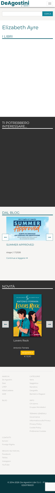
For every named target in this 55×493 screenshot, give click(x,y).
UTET (4, 387)
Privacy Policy (36, 424)
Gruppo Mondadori (38, 407)
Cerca (47, 13)
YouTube (5, 465)
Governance (35, 417)
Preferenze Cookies (38, 431)
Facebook (6, 454)
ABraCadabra (7, 390)
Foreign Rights (8, 444)
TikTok (4, 458)
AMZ (4, 394)
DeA (4, 383)
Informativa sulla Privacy (40, 420)
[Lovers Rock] (27, 315)
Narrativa (33, 387)
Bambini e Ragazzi (37, 394)
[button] (5, 237)
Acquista (27, 353)
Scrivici (5, 441)
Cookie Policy (35, 428)
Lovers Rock (21, 340)
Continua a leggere (16, 258)
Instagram (6, 461)
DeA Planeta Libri (16, 3)
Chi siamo (34, 404)
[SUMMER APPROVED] (27, 229)
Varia (32, 380)
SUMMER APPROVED (20, 244)
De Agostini (7, 380)
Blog (4, 400)
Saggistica (34, 383)
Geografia (34, 390)
